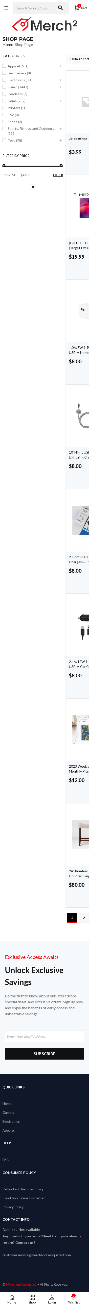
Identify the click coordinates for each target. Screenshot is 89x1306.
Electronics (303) (21, 80)
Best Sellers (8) (19, 73)
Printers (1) (16, 108)
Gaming (8, 1112)
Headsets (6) (17, 94)
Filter (58, 175)
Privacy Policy (12, 1207)
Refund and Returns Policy (23, 1189)
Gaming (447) (18, 87)
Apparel (8, 1130)
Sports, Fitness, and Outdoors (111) (31, 131)
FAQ (5, 1160)
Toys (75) (15, 140)
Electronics (11, 1121)
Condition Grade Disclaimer (23, 1198)
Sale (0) (13, 115)
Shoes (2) (15, 122)
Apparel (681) (18, 66)
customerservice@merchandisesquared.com (36, 1255)
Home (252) (16, 101)
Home (7, 44)
